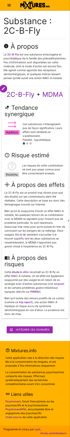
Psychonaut (13, 401)
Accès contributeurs (53, 433)
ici (17, 234)
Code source (13, 417)
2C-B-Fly (13, 54)
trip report (25, 302)
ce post (58, 283)
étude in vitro (20, 272)
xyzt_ (38, 429)
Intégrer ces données (30, 329)
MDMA (52, 94)
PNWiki (35, 291)
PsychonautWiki (15, 409)
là (24, 234)
